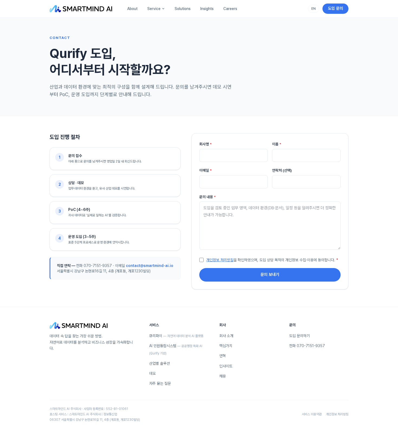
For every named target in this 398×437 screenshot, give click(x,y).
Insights (207, 8)
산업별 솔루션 (159, 363)
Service (154, 8)
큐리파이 (176, 336)
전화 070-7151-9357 (307, 346)
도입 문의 (335, 8)
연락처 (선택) (282, 170)
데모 (152, 373)
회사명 (205, 144)
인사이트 (225, 366)
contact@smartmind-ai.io (149, 265)
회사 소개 (226, 336)
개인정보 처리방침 (219, 260)
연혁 (222, 356)
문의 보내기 (269, 274)
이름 (276, 144)
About (132, 8)
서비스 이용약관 (312, 414)
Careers (230, 8)
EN (313, 9)
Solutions (183, 8)
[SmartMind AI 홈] (81, 8)
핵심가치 (225, 346)
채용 (222, 376)
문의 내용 (207, 197)
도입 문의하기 (299, 336)
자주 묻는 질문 (160, 383)
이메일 (205, 170)
